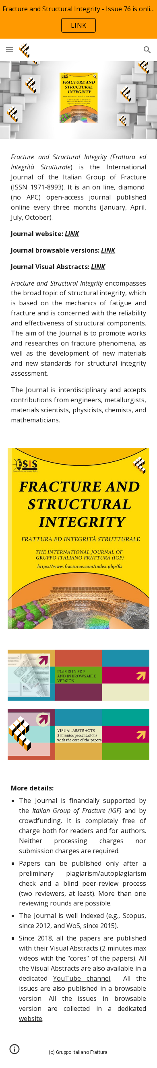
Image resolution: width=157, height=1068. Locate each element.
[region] (78, 19)
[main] (78, 288)
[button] (9, 50)
